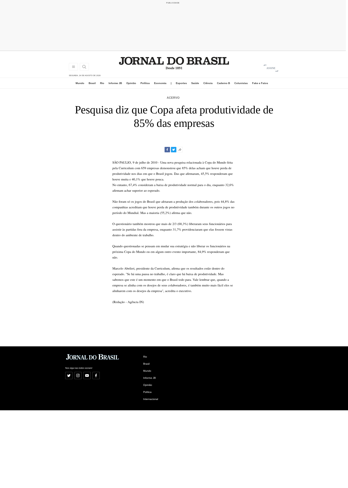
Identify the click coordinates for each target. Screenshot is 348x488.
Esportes (181, 83)
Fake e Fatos (260, 83)
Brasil (92, 83)
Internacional (150, 399)
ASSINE (271, 68)
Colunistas (241, 83)
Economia (160, 83)
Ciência (208, 83)
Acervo (173, 97)
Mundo (80, 83)
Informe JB (115, 83)
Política (145, 83)
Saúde (195, 83)
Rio (102, 83)
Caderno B (223, 83)
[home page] (174, 60)
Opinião (131, 83)
